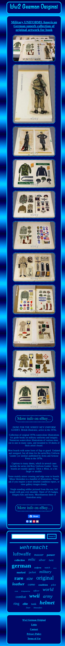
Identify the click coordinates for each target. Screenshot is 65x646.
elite (25, 604)
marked (21, 572)
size (29, 578)
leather (18, 584)
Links (34, 624)
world (48, 589)
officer (36, 590)
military (45, 572)
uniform (37, 568)
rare (18, 578)
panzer (51, 554)
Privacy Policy (34, 634)
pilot (53, 584)
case (16, 591)
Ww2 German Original (34, 620)
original (45, 578)
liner (28, 607)
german (21, 565)
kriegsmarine (25, 591)
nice (54, 568)
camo (31, 584)
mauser (39, 554)
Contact (34, 629)
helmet (47, 603)
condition (43, 585)
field (51, 560)
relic (32, 559)
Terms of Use (34, 638)
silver (42, 560)
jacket (32, 572)
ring (16, 603)
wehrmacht (34, 547)
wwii (34, 596)
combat (21, 597)
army (47, 596)
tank (33, 604)
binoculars (38, 608)
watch (47, 567)
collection (19, 560)
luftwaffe (22, 553)
